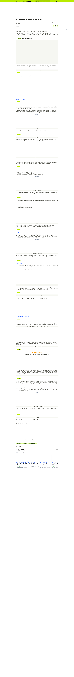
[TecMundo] (17, 1)
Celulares (20, 452)
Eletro (23, 452)
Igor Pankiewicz (18, 25)
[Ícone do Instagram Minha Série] (54, 1)
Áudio (29, 452)
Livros (26, 452)
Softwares (32, 452)
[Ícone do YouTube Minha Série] (56, 1)
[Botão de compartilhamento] (53, 25)
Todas (17, 452)
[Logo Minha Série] (28, 1)
